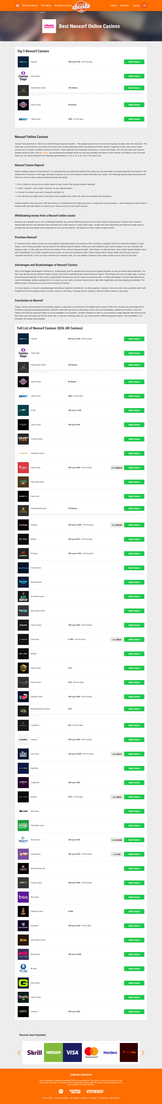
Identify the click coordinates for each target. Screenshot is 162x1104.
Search (136, 5)
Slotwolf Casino (36, 582)
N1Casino (34, 554)
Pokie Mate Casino (37, 826)
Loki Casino (35, 754)
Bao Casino (35, 897)
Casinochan (35, 639)
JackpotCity (35, 783)
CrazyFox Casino (37, 439)
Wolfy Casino (35, 840)
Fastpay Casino (36, 883)
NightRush (34, 768)
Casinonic (34, 1012)
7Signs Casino (36, 997)
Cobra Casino (35, 468)
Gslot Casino (35, 983)
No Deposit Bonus (63, 5)
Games (113, 5)
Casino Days (35, 76)
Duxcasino (34, 926)
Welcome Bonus (30, 5)
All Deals (124, 5)
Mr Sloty (34, 969)
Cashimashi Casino (37, 453)
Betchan (34, 797)
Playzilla (34, 62)
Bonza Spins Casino (38, 611)
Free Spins (46, 5)
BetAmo (33, 654)
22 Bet (33, 410)
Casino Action (36, 668)
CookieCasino (36, 854)
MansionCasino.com (38, 868)
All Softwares (115, 1098)
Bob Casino (35, 811)
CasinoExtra (35, 725)
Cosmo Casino (36, 568)
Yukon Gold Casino (37, 482)
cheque (45, 153)
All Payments (103, 1098)
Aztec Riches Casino (38, 940)
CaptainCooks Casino (38, 88)
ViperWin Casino (37, 697)
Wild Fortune (35, 954)
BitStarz (33, 539)
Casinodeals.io (21, 12)
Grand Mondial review (38, 508)
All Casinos (75, 1098)
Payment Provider (33, 12)
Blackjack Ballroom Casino (40, 709)
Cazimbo (34, 740)
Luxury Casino (36, 425)
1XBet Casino (35, 119)
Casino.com (35, 496)
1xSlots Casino (36, 625)
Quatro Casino (36, 682)
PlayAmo (34, 525)
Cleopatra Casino (37, 911)
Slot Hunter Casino (37, 596)
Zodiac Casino (36, 105)
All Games (92, 1098)
